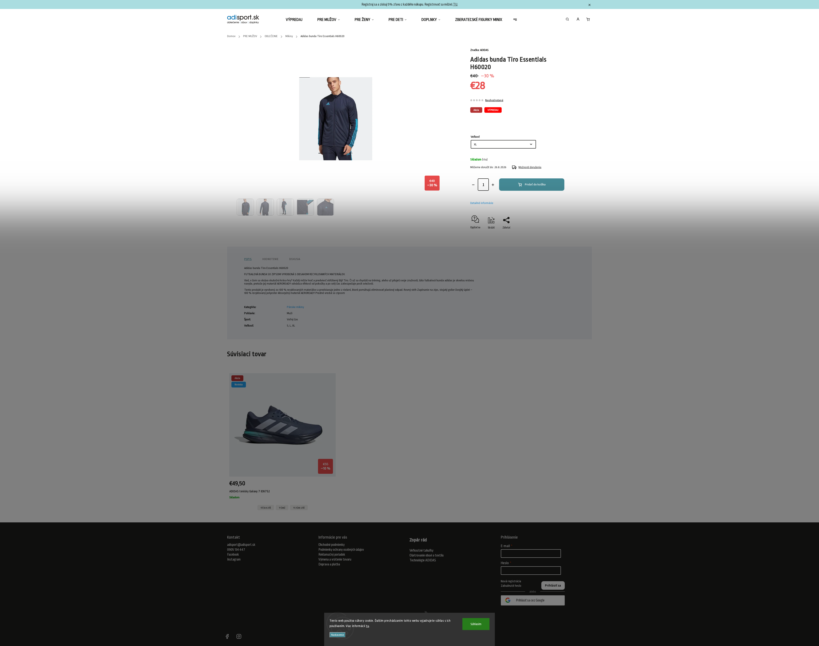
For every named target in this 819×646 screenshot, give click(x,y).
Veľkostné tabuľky (421, 550)
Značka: (479, 50)
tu (367, 626)
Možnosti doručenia (529, 167)
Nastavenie (337, 635)
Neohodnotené (494, 100)
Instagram (234, 559)
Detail (328, 485)
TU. (455, 4)
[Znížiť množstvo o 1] (473, 185)
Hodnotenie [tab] (270, 259)
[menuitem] (298, 19)
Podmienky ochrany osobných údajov (341, 550)
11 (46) (282, 507)
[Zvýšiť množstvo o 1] (493, 185)
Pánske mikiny (295, 307)
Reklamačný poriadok (331, 554)
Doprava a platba (329, 564)
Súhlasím (475, 624)
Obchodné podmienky (331, 545)
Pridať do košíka (535, 184)
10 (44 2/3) (266, 507)
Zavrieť (556, 235)
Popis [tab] (248, 259)
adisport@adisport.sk (241, 545)
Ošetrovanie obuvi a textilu (427, 555)
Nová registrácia (511, 581)
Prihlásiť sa (553, 585)
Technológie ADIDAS (423, 560)
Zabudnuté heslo (511, 585)
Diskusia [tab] (294, 259)
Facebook (233, 554)
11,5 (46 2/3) (299, 507)
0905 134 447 (236, 550)
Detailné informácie (481, 203)
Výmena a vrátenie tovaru (334, 559)
